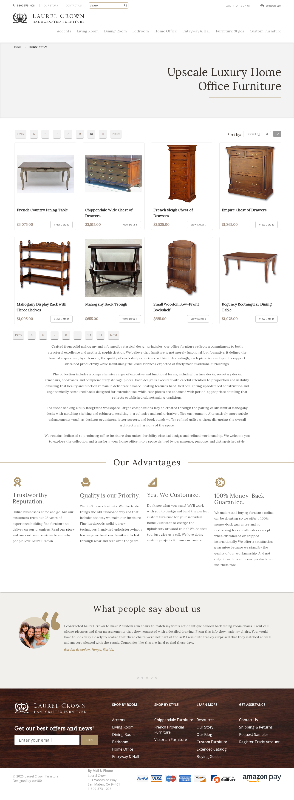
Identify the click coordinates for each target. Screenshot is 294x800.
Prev (20, 134)
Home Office (165, 31)
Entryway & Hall (196, 31)
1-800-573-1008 (26, 5)
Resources (206, 719)
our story (67, 529)
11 (103, 134)
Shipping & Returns (256, 727)
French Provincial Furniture (169, 730)
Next (116, 134)
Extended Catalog (212, 749)
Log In (230, 5)
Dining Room (115, 31)
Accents (64, 31)
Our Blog (204, 734)
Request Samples (254, 734)
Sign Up (245, 5)
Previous (11, 516)
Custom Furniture (265, 31)
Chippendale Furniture (173, 719)
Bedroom (140, 31)
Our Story (51, 5)
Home (17, 47)
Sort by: (234, 134)
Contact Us (74, 5)
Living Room (88, 31)
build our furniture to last (119, 535)
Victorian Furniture (170, 739)
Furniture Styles (230, 31)
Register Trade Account (259, 741)
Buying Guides (209, 756)
